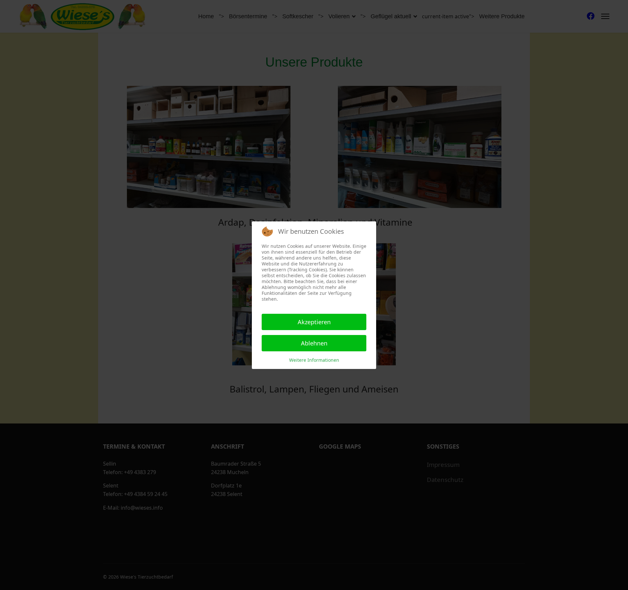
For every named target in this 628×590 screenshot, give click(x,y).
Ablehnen (314, 343)
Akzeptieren (314, 322)
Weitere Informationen (314, 360)
